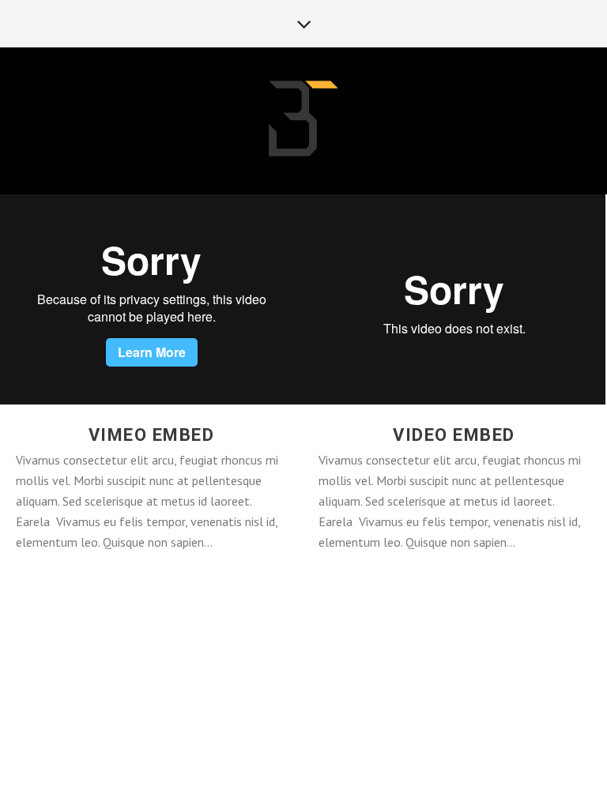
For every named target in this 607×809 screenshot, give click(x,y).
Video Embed (454, 435)
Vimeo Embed (152, 435)
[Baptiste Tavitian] (303, 119)
